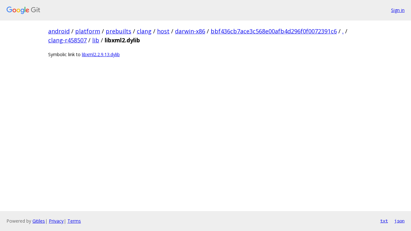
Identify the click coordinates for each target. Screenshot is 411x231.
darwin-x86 (190, 31)
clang (144, 31)
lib (95, 40)
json (399, 221)
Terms (74, 221)
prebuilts (118, 31)
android (59, 31)
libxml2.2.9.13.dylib (101, 54)
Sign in (398, 10)
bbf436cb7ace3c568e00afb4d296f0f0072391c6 (274, 31)
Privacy (56, 221)
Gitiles (38, 221)
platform (87, 31)
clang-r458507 (67, 40)
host (163, 31)
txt (384, 221)
